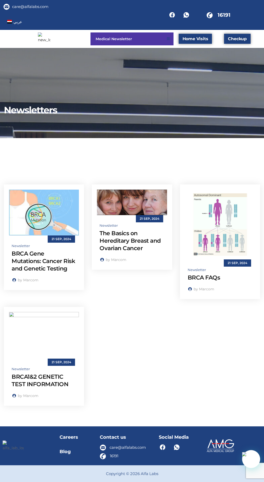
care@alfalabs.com (30, 6)
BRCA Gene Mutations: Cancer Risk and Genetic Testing (43, 261)
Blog (65, 451)
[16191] (209, 15)
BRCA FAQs (204, 277)
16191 (224, 15)
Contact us (113, 437)
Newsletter (21, 246)
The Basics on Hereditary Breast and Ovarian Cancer (130, 241)
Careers (69, 437)
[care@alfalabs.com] (7, 7)
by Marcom (27, 280)
